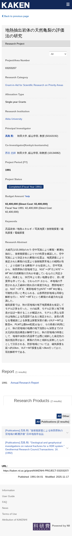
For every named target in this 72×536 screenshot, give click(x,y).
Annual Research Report (25, 382)
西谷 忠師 (10, 152)
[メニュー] (67, 4)
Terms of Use (9, 514)
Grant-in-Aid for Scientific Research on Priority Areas (34, 85)
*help (27, 196)
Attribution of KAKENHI (14, 519)
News (5, 508)
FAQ (4, 502)
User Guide (8, 496)
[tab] (37, 401)
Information (8, 490)
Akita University (13, 118)
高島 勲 (9, 135)
